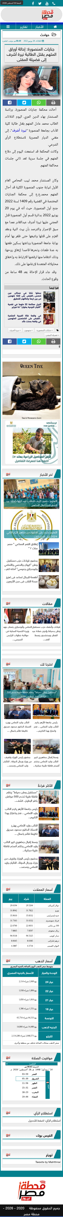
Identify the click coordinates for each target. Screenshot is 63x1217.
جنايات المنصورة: (43, 330)
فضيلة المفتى (51, 335)
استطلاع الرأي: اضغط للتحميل (44, 1120)
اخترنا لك (46, 664)
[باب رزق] (31, 442)
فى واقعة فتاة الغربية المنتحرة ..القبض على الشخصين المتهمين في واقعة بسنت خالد (24, 318)
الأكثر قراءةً (45, 785)
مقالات (47, 603)
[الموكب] (31, 391)
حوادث (44, 34)
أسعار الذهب (43, 960)
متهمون (27, 330)
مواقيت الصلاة (42, 1057)
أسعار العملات (42, 889)
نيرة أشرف (19, 131)
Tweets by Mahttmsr (48, 1161)
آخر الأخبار (46, 474)
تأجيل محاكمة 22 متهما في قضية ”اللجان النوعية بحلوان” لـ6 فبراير (24, 305)
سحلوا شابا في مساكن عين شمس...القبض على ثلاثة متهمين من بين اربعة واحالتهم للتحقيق (24, 295)
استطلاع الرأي (43, 1112)
